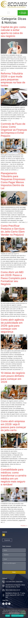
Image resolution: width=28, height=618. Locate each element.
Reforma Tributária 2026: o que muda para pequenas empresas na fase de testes (13, 79)
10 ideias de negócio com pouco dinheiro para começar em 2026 (13, 377)
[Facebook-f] (3, 604)
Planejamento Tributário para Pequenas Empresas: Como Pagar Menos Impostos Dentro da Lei (13, 181)
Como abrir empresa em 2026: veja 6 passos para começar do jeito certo (13, 426)
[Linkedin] (6, 604)
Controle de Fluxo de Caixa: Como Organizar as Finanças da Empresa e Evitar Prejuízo (14, 129)
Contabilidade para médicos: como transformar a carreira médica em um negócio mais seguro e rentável (13, 477)
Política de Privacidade (17, 615)
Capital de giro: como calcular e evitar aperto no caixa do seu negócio (13, 31)
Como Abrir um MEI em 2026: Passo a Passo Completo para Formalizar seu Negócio (13, 278)
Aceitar (7, 615)
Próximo (24, 525)
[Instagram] (9, 604)
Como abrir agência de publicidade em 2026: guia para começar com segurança (12, 325)
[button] (8, 12)
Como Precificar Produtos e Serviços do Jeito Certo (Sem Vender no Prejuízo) (13, 230)
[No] (25, 613)
